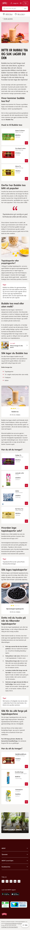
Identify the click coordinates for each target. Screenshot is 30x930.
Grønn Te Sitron (20, 130)
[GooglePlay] (6, 894)
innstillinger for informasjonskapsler (9, 927)
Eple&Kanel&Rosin (20, 754)
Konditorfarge (19, 772)
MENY (4, 848)
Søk (25, 8)
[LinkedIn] (15, 881)
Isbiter (17, 491)
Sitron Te (18, 166)
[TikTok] (19, 881)
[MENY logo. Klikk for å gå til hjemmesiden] (4, 3)
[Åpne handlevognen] (25, 3)
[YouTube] (11, 881)
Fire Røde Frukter (20, 148)
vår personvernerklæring (10, 923)
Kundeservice (6, 867)
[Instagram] (7, 881)
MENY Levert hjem (7, 860)
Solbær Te (18, 455)
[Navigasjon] (21, 3)
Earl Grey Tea (19, 509)
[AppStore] (15, 894)
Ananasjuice (19, 789)
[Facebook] (3, 881)
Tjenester (5, 854)
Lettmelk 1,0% (19, 473)
